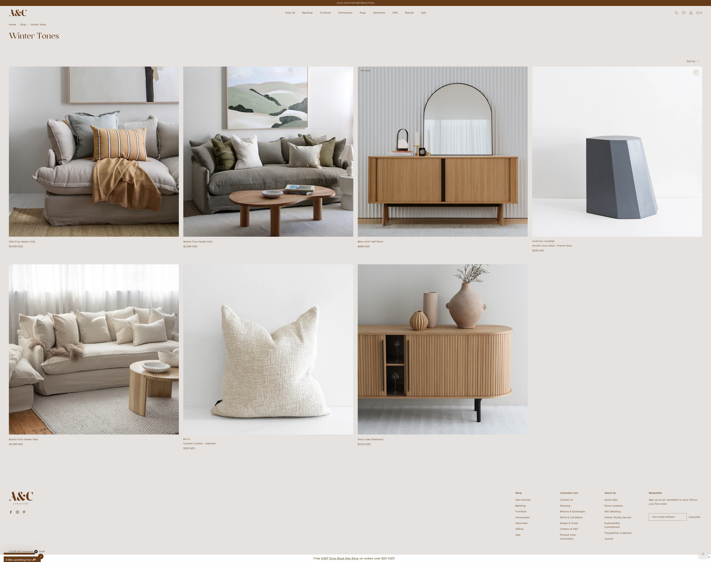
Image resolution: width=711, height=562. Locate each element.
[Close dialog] (425, 248)
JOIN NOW (355, 292)
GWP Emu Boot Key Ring (339, 558)
